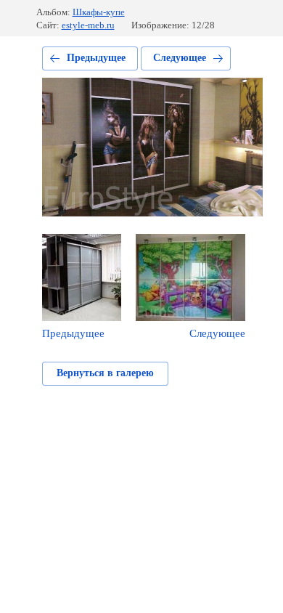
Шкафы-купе (99, 12)
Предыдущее (96, 57)
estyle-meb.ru (88, 25)
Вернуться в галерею (105, 373)
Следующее (179, 57)
